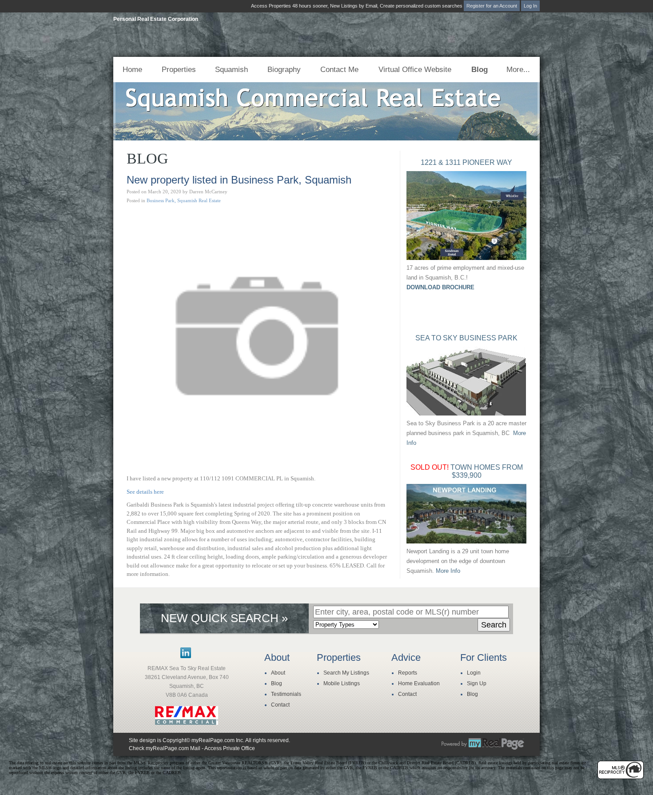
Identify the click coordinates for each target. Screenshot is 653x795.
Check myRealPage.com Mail (164, 748)
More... (518, 69)
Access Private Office (229, 748)
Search (493, 624)
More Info (448, 570)
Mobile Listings (341, 683)
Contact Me (339, 69)
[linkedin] (185, 656)
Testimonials (286, 694)
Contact (280, 705)
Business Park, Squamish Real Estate (184, 200)
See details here (145, 491)
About (278, 673)
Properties (179, 69)
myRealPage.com (483, 744)
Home (132, 69)
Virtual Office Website (414, 69)
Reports (407, 673)
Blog (479, 69)
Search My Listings (346, 673)
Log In (530, 5)
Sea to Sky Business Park (466, 338)
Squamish (231, 69)
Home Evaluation (419, 683)
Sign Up (476, 683)
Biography (284, 69)
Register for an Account (491, 5)
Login (474, 673)
